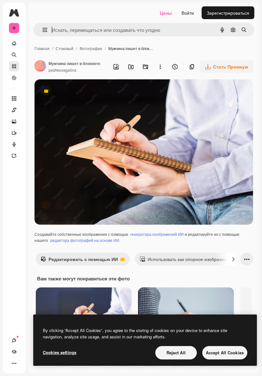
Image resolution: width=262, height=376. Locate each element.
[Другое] (14, 363)
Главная (42, 48)
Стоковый (64, 48)
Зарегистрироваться (228, 13)
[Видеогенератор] (14, 133)
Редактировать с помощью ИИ (79, 260)
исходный (77, 91)
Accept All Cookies (225, 353)
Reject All (176, 353)
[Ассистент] (14, 156)
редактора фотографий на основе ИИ (84, 240)
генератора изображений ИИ (157, 234)
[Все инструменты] (14, 98)
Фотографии (91, 48)
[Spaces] (14, 110)
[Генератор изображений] (14, 121)
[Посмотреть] (14, 78)
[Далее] (233, 259)
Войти (187, 13)
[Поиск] (14, 55)
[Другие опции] (160, 66)
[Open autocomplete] (42, 29)
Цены (166, 13)
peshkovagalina (62, 70)
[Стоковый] (14, 66)
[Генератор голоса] (14, 144)
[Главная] (14, 43)
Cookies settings (59, 352)
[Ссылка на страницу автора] (40, 66)
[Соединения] (14, 340)
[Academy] (14, 352)
